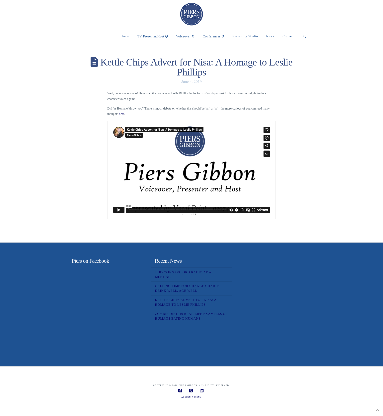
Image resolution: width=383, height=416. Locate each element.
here (121, 114)
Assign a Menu (191, 397)
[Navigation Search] (304, 41)
